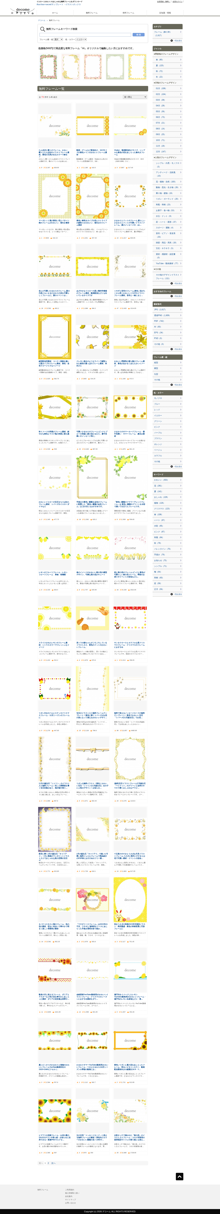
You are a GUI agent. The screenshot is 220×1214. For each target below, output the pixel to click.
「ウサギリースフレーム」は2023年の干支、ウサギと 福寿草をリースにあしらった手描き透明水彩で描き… (92, 926)
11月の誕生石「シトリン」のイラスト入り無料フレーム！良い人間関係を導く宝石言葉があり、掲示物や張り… (54, 785)
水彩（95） (159, 526)
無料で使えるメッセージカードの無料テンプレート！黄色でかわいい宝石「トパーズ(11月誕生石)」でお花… (129, 715)
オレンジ (158, 444)
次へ (53, 1163)
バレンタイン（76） (163, 549)
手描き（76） (160, 554)
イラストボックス (73, 4)
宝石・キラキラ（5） (165, 248)
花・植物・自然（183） (166, 182)
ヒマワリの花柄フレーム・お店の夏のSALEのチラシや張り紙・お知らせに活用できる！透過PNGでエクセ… (54, 1137)
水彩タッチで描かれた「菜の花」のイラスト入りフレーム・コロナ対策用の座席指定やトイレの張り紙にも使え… (129, 1137)
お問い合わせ (70, 1203)
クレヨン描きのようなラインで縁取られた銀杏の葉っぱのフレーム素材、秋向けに (91, 363)
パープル (158, 433)
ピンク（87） (160, 532)
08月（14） (161, 129)
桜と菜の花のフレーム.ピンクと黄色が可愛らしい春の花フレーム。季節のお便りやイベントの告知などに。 (129, 574)
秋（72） (160, 71)
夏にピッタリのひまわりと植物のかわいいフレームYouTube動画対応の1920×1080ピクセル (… (54, 1067)
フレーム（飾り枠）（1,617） (163, 34)
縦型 (156, 362)
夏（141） (158, 491)
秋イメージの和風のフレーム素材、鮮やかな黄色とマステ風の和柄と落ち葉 (54, 433)
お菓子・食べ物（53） (166, 210)
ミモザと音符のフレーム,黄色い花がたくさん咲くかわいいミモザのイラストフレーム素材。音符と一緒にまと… (129, 293)
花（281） (158, 486)
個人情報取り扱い (72, 1193)
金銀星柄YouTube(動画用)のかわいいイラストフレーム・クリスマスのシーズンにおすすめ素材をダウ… (92, 996)
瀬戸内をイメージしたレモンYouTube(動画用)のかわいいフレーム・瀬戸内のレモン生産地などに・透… (130, 996)
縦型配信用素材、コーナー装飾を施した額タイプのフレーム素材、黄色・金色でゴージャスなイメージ (54, 363)
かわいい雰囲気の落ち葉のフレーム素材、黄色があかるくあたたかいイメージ (129, 363)
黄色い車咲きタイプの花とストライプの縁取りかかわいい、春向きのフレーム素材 (91, 222)
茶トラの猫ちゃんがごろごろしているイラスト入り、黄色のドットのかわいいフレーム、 (91, 645)
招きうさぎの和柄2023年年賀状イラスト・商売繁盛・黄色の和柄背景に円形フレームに (129, 926)
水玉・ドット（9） (164, 216)
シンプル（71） (161, 566)
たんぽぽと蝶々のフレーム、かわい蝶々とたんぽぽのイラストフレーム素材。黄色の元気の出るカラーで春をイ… (54, 153)
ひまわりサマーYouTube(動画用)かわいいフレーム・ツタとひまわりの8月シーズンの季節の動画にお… (92, 1067)
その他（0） (159, 344)
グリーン (158, 421)
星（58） (158, 583)
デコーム (41, 20)
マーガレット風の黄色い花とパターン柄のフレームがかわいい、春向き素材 (54, 221)
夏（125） (160, 65)
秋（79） (158, 543)
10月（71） (161, 140)
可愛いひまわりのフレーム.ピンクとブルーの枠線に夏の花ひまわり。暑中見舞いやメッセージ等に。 (91, 434)
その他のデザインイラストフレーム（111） (167, 276)
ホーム (55, 13)
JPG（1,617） (160, 309)
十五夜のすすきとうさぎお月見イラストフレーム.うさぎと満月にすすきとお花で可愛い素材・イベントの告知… (129, 856)
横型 (156, 368)
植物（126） (159, 503)
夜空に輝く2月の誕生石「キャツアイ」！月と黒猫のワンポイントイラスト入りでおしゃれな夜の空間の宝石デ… (54, 857)
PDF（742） (159, 321)
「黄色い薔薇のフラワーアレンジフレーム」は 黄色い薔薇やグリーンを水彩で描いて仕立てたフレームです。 (129, 504)
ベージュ (158, 450)
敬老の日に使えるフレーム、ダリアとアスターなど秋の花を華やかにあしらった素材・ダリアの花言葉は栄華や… (54, 996)
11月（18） (161, 146)
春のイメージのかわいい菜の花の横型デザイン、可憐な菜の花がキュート (91, 573)
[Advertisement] (22, 107)
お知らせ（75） (161, 560)
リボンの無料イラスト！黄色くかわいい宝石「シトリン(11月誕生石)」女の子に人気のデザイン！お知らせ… (92, 785)
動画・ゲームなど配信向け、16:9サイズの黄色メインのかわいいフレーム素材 (91, 152)
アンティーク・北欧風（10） (165, 174)
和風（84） (159, 537)
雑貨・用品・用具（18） (166, 242)
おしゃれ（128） (161, 497)
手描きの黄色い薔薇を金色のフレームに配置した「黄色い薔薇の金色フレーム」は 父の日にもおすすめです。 (91, 504)
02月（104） (161, 94)
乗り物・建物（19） (165, 193)
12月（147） (161, 151)
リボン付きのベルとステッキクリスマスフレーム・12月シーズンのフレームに (54, 715)
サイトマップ (70, 1200)
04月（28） (161, 105)
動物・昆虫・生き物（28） (167, 187)
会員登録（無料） (163, 1)
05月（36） (161, 111)
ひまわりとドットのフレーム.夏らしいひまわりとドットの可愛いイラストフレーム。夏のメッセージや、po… (129, 222)
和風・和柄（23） (164, 204)
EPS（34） (159, 332)
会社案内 (68, 1196)
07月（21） (161, 123)
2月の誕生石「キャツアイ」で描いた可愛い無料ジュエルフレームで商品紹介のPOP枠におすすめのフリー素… (92, 856)
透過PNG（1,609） (162, 315)
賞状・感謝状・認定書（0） (165, 256)
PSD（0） (158, 338)
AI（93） (158, 327)
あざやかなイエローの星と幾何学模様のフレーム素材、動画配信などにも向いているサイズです (91, 293)
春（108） (158, 514)
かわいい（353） (161, 480)
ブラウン (158, 438)
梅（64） (158, 572)
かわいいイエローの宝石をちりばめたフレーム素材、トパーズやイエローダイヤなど (54, 504)
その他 (157, 380)
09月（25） (161, 134)
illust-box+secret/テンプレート (50, 4)
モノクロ (158, 398)
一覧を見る (178, 40)
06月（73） (161, 117)
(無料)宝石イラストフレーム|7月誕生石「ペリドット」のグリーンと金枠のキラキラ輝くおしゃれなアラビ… (130, 785)
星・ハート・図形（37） (166, 222)
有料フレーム (128, 13)
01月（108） (161, 88)
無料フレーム (92, 13)
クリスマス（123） (162, 509)
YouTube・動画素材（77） (167, 263)
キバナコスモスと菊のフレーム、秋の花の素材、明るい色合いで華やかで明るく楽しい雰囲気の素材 (54, 926)
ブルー (157, 404)
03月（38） (161, 100)
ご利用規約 (69, 1190)
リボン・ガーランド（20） (167, 199)
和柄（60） (159, 578)
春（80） (160, 60)
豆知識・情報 (165, 13)
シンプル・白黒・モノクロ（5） (167, 165)
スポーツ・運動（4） (165, 228)
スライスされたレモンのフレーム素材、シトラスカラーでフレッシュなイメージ (54, 645)
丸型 (156, 374)
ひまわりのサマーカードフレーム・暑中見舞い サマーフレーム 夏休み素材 (129, 434)
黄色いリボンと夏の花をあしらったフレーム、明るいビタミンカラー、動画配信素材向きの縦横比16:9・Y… (129, 1067)
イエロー (158, 415)
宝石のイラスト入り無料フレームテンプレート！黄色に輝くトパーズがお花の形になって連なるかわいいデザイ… (91, 715)
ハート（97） (160, 520)
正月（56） (159, 589)
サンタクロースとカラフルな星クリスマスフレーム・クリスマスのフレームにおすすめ (129, 645)
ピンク (157, 427)
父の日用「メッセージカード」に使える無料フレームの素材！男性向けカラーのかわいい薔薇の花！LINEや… (91, 1137)
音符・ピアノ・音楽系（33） (165, 235)
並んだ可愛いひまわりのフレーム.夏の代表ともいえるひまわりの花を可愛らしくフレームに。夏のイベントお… (54, 293)
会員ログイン (177, 1)
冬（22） (160, 77)
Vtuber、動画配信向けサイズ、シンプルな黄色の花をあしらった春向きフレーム (129, 152)
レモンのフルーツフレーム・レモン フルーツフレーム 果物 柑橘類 (54, 573)
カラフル (158, 456)
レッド (157, 410)
